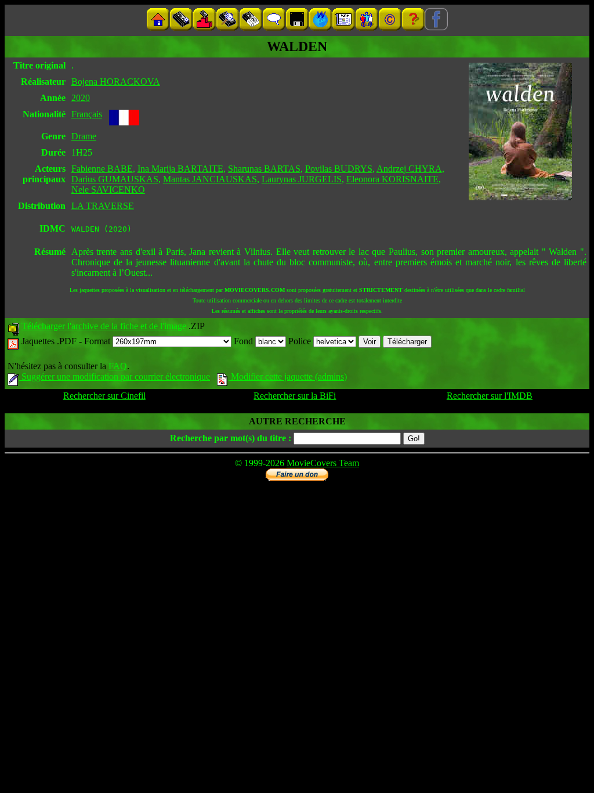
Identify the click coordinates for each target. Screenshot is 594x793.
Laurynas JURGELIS (302, 179)
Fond (244, 341)
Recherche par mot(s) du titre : (230, 438)
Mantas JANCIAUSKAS (210, 179)
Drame (83, 136)
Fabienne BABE (102, 169)
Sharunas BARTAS (264, 169)
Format (98, 341)
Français (86, 114)
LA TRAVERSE (102, 206)
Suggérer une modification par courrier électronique (114, 376)
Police (300, 341)
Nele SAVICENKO (108, 189)
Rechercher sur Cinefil (104, 396)
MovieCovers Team (323, 463)
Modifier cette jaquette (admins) (288, 376)
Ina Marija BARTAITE (180, 169)
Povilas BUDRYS (338, 169)
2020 (80, 98)
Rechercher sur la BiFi (294, 396)
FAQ (117, 366)
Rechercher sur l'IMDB (490, 396)
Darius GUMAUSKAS (114, 179)
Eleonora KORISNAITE (392, 179)
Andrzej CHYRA (409, 169)
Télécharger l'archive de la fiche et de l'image (103, 326)
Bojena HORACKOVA (115, 81)
